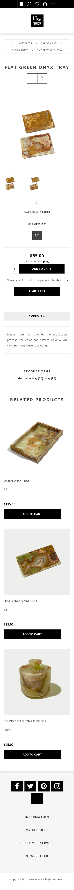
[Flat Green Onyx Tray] (32, 78)
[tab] (37, 316)
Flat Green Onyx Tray (20, 601)
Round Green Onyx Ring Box (25, 721)
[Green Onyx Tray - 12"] (37, 441)
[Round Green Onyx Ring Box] (42, 78)
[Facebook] (17, 786)
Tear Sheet (37, 291)
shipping (43, 261)
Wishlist (37, 4)
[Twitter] (30, 786)
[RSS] (37, 798)
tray (47, 378)
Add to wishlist (37, 235)
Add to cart (41, 268)
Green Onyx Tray (16, 480)
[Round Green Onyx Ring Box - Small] (37, 682)
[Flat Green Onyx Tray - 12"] (37, 562)
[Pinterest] (44, 786)
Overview (37, 316)
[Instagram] (57, 786)
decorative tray (27, 378)
